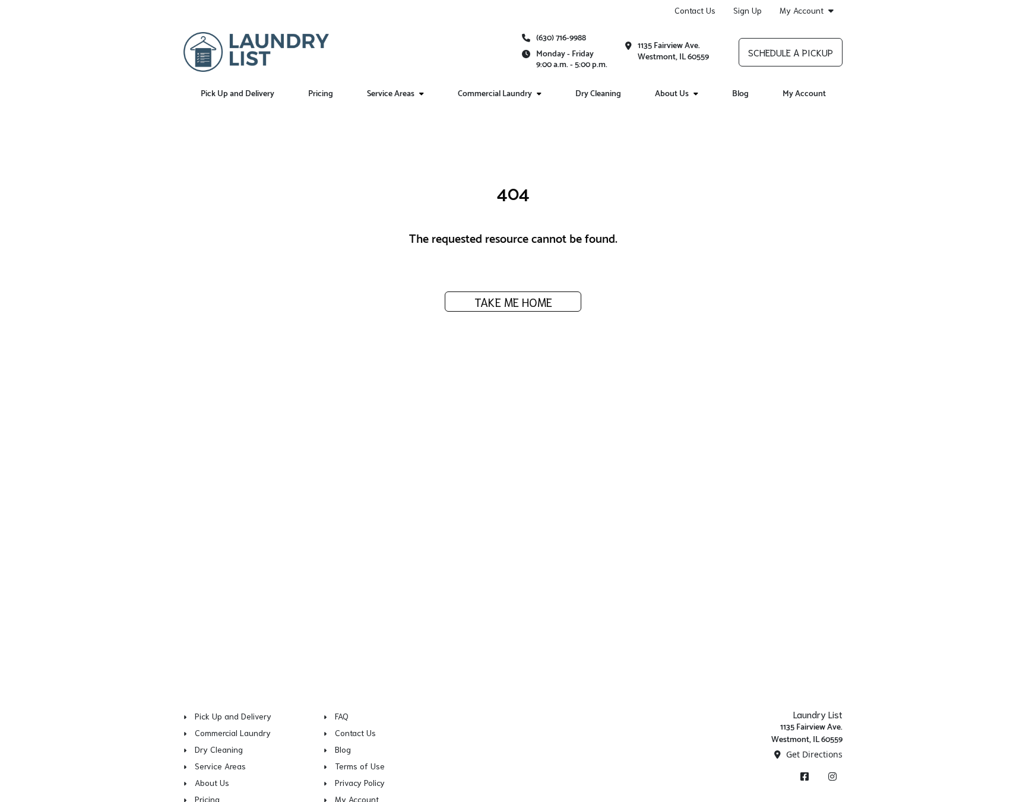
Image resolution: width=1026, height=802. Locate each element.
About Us (672, 94)
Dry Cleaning (598, 94)
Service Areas (390, 94)
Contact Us (694, 10)
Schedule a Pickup (790, 52)
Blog (740, 94)
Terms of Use (360, 765)
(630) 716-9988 (561, 38)
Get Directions (813, 754)
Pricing (320, 94)
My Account (802, 10)
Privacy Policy (360, 782)
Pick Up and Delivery (237, 94)
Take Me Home (513, 301)
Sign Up (747, 10)
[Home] (256, 51)
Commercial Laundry (495, 94)
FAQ (342, 716)
